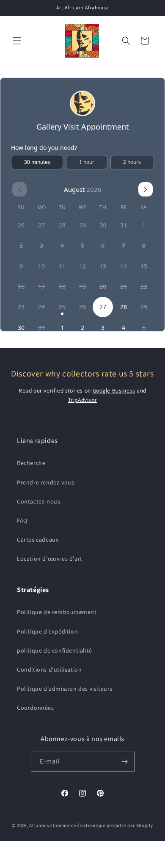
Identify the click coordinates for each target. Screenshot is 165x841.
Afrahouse (40, 825)
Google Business (114, 390)
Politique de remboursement (57, 612)
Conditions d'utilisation (49, 669)
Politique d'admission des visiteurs (65, 688)
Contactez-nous (38, 501)
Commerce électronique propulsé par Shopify (103, 825)
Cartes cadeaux (37, 539)
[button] (17, 40)
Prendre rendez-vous (45, 482)
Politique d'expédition (47, 631)
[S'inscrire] (125, 762)
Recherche (31, 463)
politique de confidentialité (54, 650)
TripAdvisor (82, 400)
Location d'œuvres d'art (49, 558)
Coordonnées (35, 707)
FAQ (22, 520)
